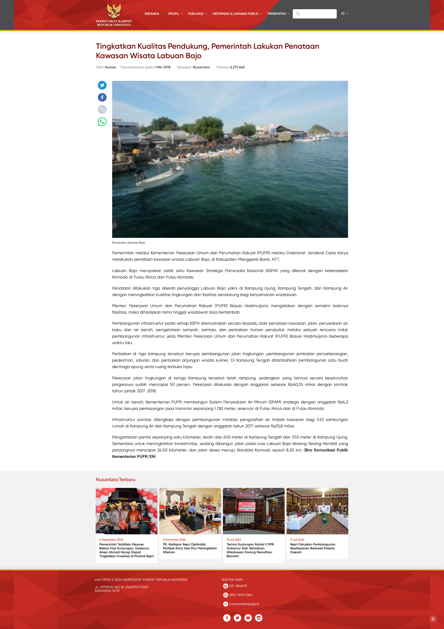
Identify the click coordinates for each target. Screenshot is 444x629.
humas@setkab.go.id (243, 604)
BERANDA (152, 14)
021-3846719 (237, 586)
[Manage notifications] (433, 619)
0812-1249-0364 (240, 595)
